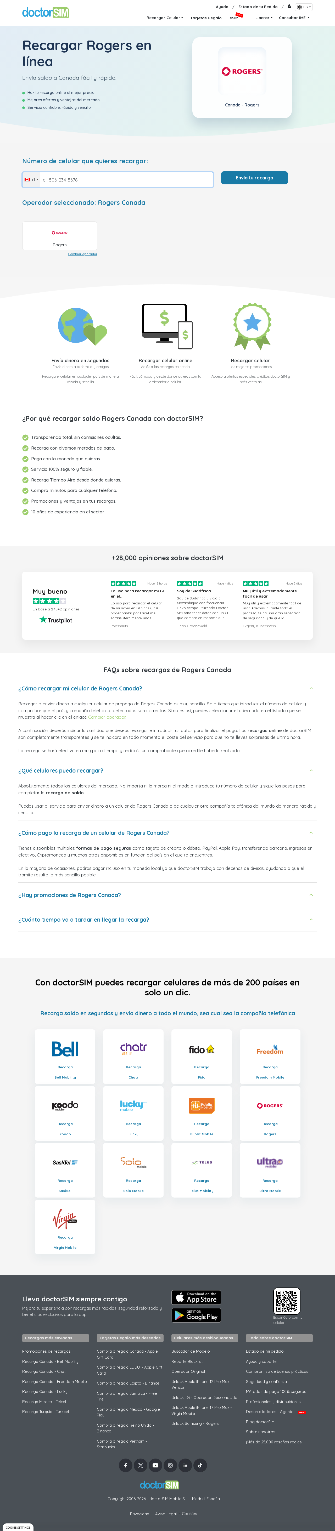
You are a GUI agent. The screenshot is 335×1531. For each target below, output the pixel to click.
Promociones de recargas (46, 1351)
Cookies (189, 1513)
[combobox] (31, 179)
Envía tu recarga (254, 178)
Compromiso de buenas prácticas (277, 1371)
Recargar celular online (165, 361)
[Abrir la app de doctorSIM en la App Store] (196, 1297)
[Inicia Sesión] (289, 7)
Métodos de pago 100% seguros (276, 1391)
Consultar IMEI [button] (292, 17)
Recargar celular (250, 361)
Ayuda (222, 6)
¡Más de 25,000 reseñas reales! (274, 1441)
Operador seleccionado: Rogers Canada (83, 202)
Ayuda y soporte (261, 1361)
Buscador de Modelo (190, 1351)
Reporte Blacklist (187, 1361)
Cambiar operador (82, 254)
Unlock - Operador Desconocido (204, 1397)
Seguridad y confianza (266, 1381)
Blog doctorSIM (260, 1421)
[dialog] (18, 1527)
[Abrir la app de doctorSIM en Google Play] (196, 1315)
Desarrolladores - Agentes (275, 1411)
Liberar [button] (262, 17)
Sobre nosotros (260, 1431)
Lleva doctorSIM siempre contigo (74, 1299)
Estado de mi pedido (265, 1351)
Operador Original (188, 1371)
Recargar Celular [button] (163, 17)
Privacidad (139, 1513)
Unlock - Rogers (195, 1423)
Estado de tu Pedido (258, 6)
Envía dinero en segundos (80, 361)
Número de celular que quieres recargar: (85, 161)
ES (305, 7)
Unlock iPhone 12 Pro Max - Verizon (201, 1384)
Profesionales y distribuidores (273, 1401)
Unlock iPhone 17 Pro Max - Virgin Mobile (201, 1410)
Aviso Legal (166, 1513)
